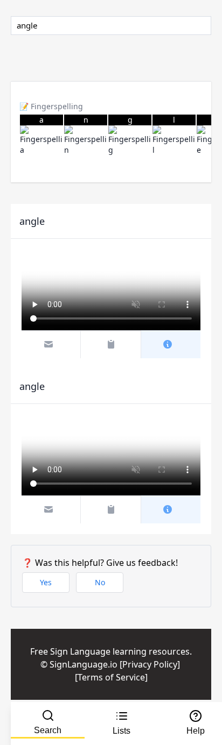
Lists (121, 730)
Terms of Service (111, 677)
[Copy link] (110, 344)
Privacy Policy (149, 664)
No (100, 582)
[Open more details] (171, 344)
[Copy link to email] (51, 344)
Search (47, 730)
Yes (46, 582)
